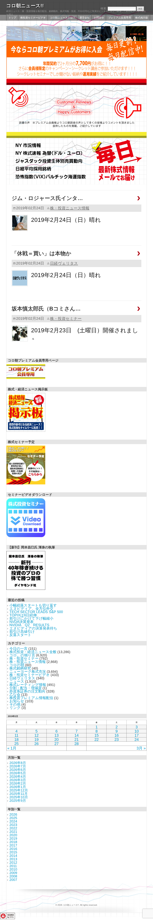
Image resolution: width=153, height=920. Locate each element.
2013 (13, 859)
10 (136, 731)
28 (76, 743)
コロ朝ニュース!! (25, 5)
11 (16, 735)
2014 (13, 856)
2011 (13, 866)
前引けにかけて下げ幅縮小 (31, 618)
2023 (13, 825)
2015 (13, 852)
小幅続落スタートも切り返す (33, 605)
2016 (13, 849)
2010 (13, 869)
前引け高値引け (22, 632)
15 (96, 735)
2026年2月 (17, 783)
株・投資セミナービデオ (29, 675)
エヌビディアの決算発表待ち (33, 628)
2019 (13, 838)
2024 (13, 821)
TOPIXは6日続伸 (23, 615)
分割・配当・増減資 (25, 688)
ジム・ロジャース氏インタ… (47, 198)
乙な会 (14, 695)
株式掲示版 (141, 17)
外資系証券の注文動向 (27, 691)
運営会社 (84, 17)
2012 (13, 862)
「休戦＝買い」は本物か (41, 253)
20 (56, 739)
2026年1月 (17, 787)
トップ (12, 17)
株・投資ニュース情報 (69, 208)
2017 (13, 845)
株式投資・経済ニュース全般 (32, 652)
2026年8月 (17, 763)
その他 (14, 704)
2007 (13, 880)
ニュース (16, 681)
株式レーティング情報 (27, 685)
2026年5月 (17, 773)
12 (36, 735)
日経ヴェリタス (64, 263)
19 (36, 739)
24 (136, 739)
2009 (13, 873)
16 (116, 735)
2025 (13, 818)
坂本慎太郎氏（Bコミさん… (46, 308)
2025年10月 (18, 797)
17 (136, 735)
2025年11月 (18, 794)
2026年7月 (17, 766)
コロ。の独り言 (22, 655)
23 (116, 739)
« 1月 (11, 748)
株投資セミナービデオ (33, 17)
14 (76, 735)
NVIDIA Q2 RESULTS (29, 625)
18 (16, 739)
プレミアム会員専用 (119, 17)
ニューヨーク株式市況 (27, 672)
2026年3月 (17, 780)
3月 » (141, 748)
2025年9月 (17, 801)
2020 (13, 835)
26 (36, 743)
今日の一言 (18, 649)
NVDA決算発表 (21, 622)
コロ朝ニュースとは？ (62, 17)
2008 (13, 876)
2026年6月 (17, 770)
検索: (104, 8)
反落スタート (20, 635)
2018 (13, 842)
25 (16, 743)
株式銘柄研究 (20, 668)
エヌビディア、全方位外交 (31, 609)
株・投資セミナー (66, 318)
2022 (13, 828)
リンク (15, 708)
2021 (13, 832)
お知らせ (16, 701)
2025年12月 (18, 790)
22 (96, 739)
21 (76, 739)
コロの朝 (16, 665)
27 (56, 743)
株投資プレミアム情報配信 (31, 698)
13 (56, 735)
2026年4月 (17, 776)
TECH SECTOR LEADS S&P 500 (36, 612)
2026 (13, 814)
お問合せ (99, 17)
